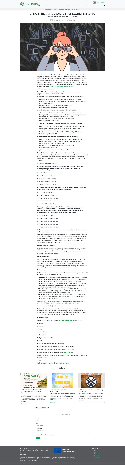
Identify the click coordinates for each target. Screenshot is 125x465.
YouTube (97, 457)
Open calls (89, 5)
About (46, 5)
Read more (24, 404)
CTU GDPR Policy (42, 357)
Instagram (98, 454)
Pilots (53, 5)
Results (98, 5)
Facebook (97, 450)
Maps (81, 5)
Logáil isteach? (101, 2)
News (60, 5)
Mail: (37, 423)
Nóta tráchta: (39, 428)
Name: (37, 418)
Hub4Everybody (65, 463)
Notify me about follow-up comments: (45, 435)
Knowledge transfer (71, 5)
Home (46, 9)
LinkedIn (97, 455)
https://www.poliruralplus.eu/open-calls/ (62, 86)
